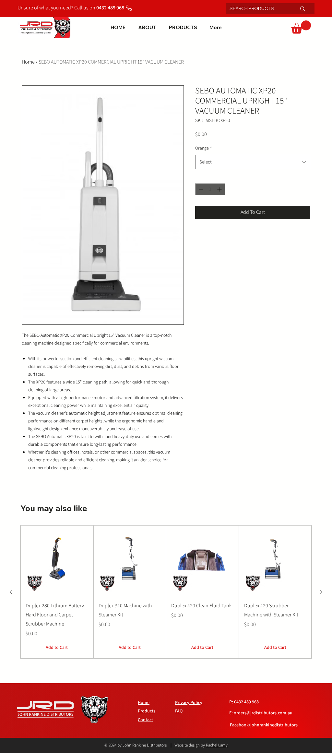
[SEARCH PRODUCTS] (302, 8)
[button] (301, 27)
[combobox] (252, 162)
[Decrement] (200, 189)
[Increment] (220, 189)
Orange (203, 148)
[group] (166, 592)
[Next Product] (321, 592)
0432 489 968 (246, 702)
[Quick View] (57, 561)
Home (28, 61)
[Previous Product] (11, 592)
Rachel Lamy (217, 745)
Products (146, 711)
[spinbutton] (210, 189)
